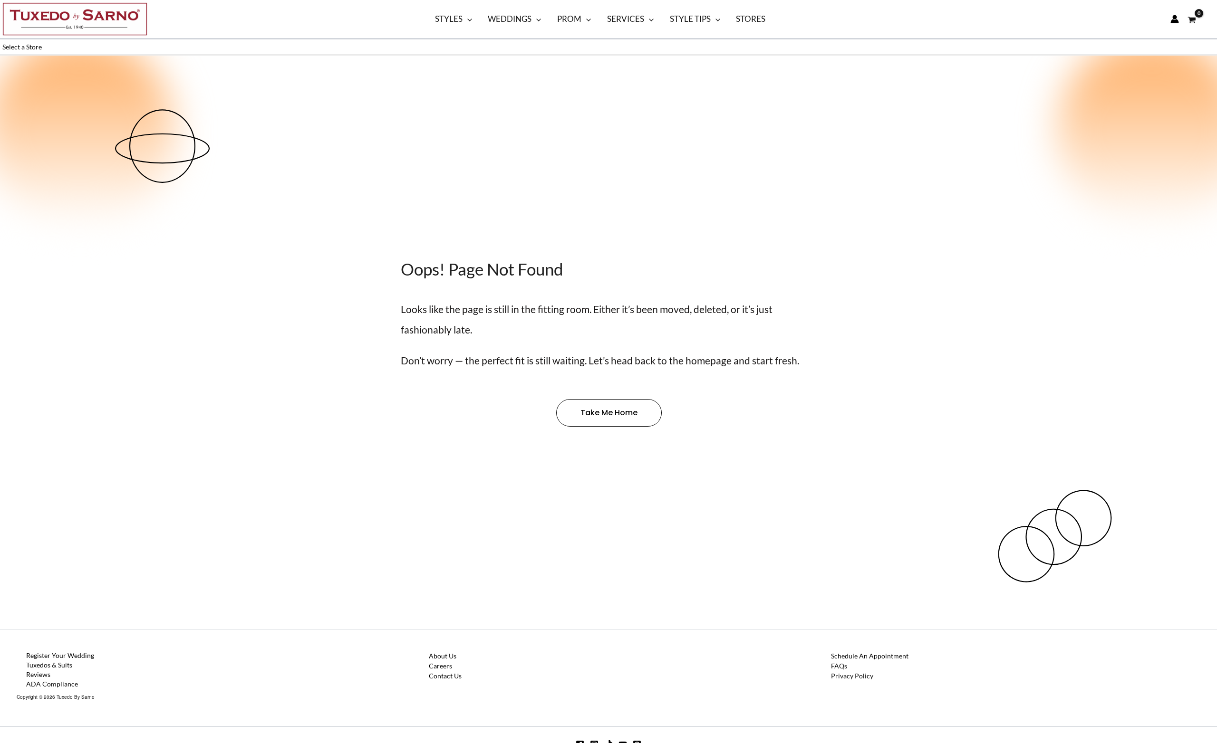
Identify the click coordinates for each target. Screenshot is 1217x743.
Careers (440, 666)
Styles (449, 19)
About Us (442, 656)
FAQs (839, 666)
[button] (467, 19)
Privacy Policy (852, 676)
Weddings (509, 19)
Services (625, 19)
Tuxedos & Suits (49, 665)
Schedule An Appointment (869, 656)
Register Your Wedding (60, 655)
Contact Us (445, 676)
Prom (569, 19)
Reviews (38, 674)
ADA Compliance (52, 684)
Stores (750, 19)
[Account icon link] (1174, 19)
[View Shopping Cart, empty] (1192, 19)
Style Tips (690, 19)
